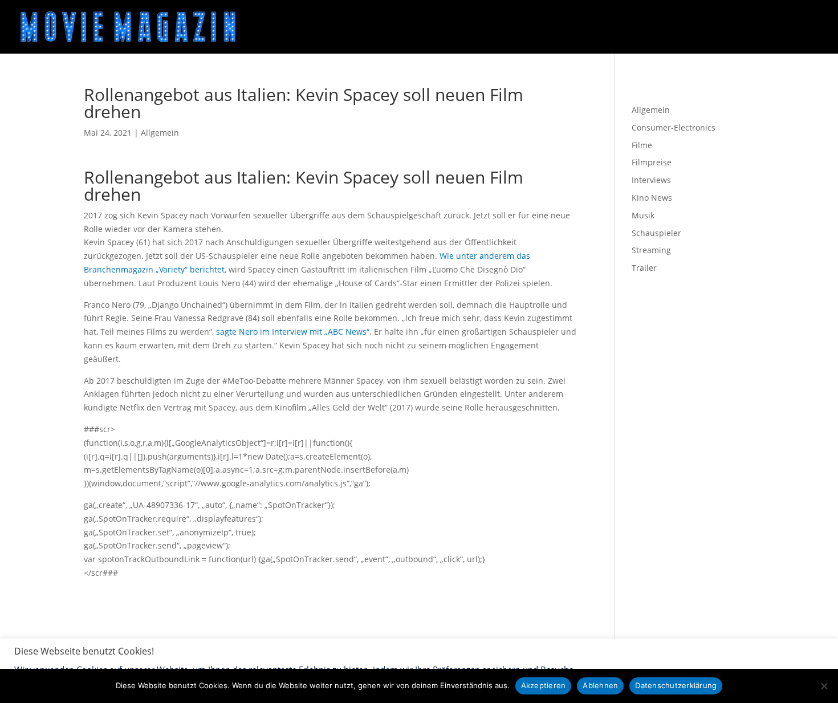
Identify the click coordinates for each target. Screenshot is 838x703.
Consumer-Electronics (673, 127)
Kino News (652, 197)
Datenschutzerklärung (676, 685)
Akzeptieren (543, 685)
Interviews (651, 179)
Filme (642, 145)
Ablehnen (600, 685)
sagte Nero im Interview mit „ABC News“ (292, 331)
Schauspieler (656, 232)
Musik (643, 215)
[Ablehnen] (823, 686)
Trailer (644, 267)
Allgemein (160, 132)
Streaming (651, 250)
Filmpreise (652, 162)
